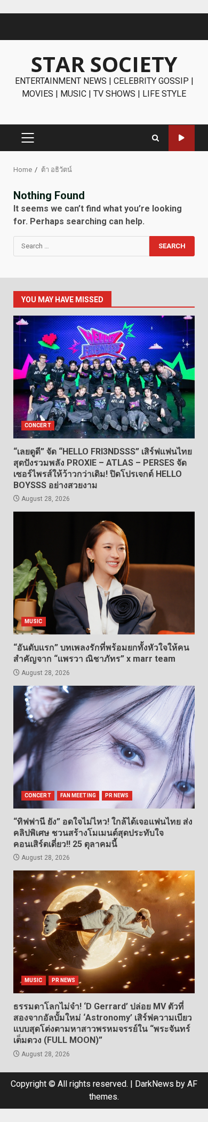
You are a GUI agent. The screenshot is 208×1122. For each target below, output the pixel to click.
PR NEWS (117, 795)
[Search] (155, 138)
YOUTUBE (182, 138)
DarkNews (154, 1084)
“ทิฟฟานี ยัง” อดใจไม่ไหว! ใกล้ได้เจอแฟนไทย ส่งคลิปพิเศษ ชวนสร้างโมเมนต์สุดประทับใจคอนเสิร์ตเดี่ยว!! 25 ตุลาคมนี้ (104, 747)
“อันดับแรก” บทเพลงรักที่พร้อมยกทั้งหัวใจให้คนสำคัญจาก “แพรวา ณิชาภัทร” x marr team (104, 573)
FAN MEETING (78, 795)
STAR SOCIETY (104, 64)
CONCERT (38, 425)
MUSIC (34, 621)
